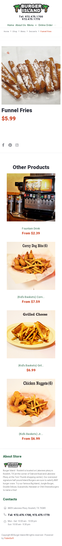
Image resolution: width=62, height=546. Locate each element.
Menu (23, 31)
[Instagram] (17, 145)
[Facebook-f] (3, 145)
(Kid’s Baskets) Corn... (31, 297)
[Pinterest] (10, 145)
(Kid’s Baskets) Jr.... (31, 434)
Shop (14, 31)
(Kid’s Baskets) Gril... (31, 366)
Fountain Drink (31, 229)
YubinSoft (9, 538)
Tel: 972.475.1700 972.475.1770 (31, 18)
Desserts (33, 31)
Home (6, 31)
